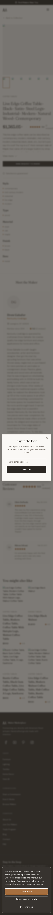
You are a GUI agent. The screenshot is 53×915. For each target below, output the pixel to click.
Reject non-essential (26, 899)
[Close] (47, 438)
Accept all (26, 891)
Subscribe (26, 469)
